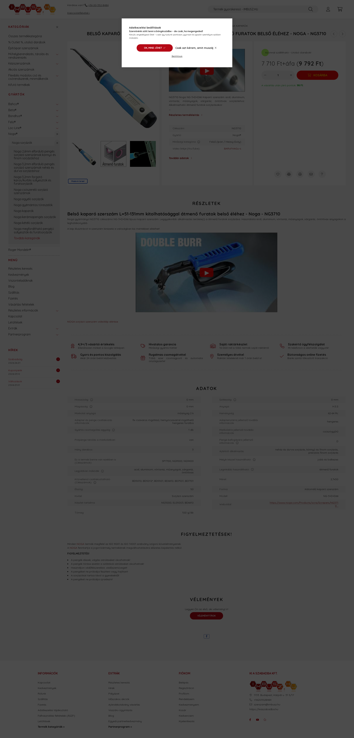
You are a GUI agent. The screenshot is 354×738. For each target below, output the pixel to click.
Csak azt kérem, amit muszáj (194, 48)
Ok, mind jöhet (153, 47)
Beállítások (177, 56)
